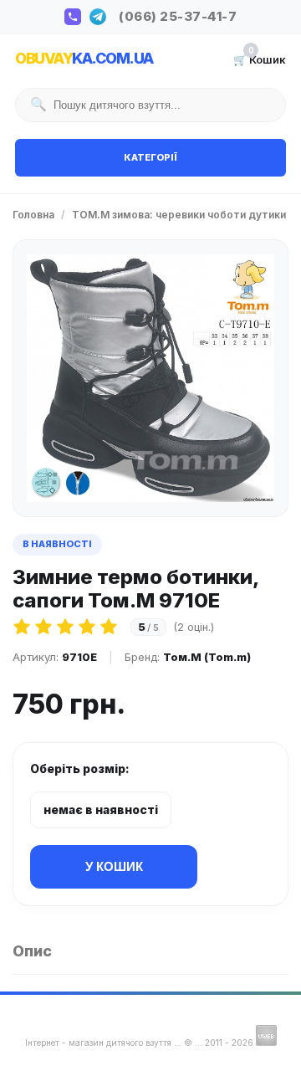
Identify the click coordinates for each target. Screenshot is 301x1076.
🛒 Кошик (259, 58)
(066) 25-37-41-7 (178, 16)
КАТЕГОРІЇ (150, 157)
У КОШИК (114, 866)
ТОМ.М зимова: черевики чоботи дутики (179, 214)
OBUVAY (84, 58)
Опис (32, 951)
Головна (33, 214)
